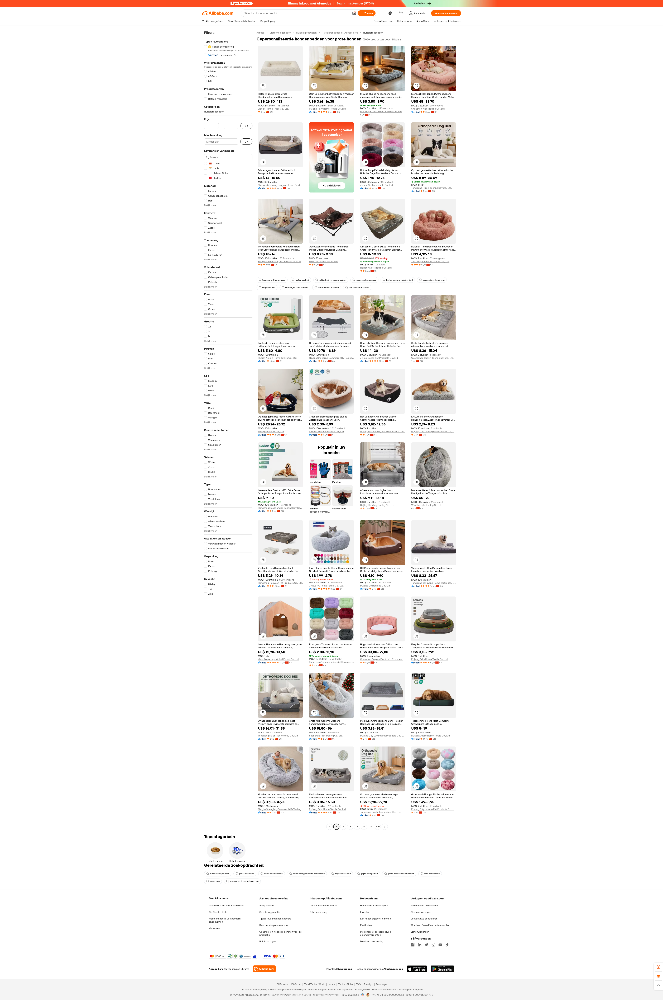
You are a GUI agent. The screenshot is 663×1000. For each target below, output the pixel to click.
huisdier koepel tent (219, 873)
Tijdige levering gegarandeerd (275, 918)
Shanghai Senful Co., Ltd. (271, 431)
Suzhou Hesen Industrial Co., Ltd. (326, 431)
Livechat (364, 912)
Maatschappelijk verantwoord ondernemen (225, 920)
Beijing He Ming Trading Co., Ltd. (377, 505)
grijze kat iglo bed (369, 873)
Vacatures (214, 928)
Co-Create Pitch (218, 912)
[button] (354, 13)
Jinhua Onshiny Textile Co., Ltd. (376, 185)
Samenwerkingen (420, 931)
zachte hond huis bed (328, 287)
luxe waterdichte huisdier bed (244, 881)
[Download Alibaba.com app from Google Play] (442, 968)
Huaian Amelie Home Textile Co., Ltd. (277, 357)
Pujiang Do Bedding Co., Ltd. (375, 585)
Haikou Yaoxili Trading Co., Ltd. (376, 267)
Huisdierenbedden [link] (373, 32)
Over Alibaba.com (219, 898)
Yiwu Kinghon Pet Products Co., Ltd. (430, 261)
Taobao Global (345, 984)
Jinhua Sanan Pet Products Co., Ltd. (379, 357)
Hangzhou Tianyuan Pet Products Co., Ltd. (280, 582)
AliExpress (282, 984)
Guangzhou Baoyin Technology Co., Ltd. (432, 357)
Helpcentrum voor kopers (374, 905)
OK (246, 125)
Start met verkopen (421, 912)
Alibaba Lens (216, 969)
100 (378, 826)
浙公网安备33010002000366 (388, 994)
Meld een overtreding (371, 941)
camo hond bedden (273, 873)
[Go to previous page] (329, 827)
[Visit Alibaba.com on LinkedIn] (419, 945)
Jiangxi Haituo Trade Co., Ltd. (273, 108)
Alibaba (260, 32)
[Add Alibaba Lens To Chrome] (264, 968)
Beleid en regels (268, 941)
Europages (381, 984)
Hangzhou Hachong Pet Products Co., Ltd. (280, 261)
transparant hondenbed (273, 280)
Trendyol (368, 984)
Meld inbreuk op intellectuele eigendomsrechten (375, 933)
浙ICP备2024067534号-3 (419, 994)
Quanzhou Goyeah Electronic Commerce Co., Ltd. (382, 659)
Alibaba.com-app (393, 969)
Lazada (331, 984)
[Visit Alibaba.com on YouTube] (440, 945)
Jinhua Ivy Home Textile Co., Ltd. (326, 585)
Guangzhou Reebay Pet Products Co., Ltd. (382, 431)
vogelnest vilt (268, 287)
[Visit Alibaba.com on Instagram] (433, 945)
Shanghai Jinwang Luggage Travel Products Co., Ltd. (280, 185)
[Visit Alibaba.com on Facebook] (413, 945)
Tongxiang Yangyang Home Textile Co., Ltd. (433, 582)
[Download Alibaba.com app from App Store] (417, 968)
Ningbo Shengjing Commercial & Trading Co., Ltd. (331, 357)
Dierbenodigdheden (280, 32)
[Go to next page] (385, 827)
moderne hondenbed (366, 280)
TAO (358, 984)
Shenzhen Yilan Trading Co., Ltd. (428, 108)
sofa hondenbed (432, 873)
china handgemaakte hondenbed (309, 873)
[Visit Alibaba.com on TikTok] (447, 945)
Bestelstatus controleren (424, 918)
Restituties (366, 925)
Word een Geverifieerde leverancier (430, 925)
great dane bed (246, 873)
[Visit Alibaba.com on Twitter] (426, 945)
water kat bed (302, 280)
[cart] (401, 13)
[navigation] (228, 430)
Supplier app (344, 969)
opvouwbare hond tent (434, 280)
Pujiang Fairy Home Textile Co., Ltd (327, 108)
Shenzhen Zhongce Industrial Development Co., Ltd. (331, 662)
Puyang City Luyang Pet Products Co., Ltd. (433, 431)
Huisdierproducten (306, 32)
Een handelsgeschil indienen (375, 918)
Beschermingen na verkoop (274, 925)
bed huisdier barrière (359, 287)
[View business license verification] (362, 995)
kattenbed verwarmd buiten (332, 280)
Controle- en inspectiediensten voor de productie (280, 933)
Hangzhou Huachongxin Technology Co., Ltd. (280, 507)
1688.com (296, 984)
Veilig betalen (266, 905)
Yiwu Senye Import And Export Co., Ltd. (278, 659)
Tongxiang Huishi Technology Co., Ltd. (431, 187)
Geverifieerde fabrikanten (323, 905)
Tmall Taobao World (314, 984)
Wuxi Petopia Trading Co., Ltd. (427, 505)
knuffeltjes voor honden (296, 287)
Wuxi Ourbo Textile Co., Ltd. (323, 261)
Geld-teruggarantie (269, 912)
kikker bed (215, 881)
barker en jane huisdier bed (399, 280)
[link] (658, 967)
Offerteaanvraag (318, 912)
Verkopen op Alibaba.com (424, 905)
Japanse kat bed (343, 873)
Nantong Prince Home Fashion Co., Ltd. (381, 111)
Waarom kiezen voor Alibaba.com (226, 905)
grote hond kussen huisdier (401, 873)
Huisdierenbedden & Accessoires (340, 32)
